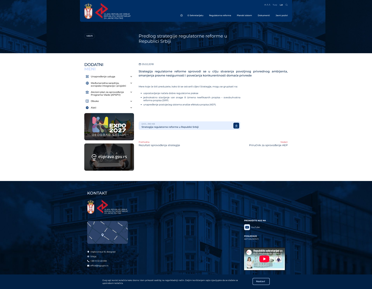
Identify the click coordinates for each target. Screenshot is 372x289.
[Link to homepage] (118, 11)
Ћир (275, 4)
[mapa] (107, 232)
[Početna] (181, 15)
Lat (281, 4)
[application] (264, 258)
